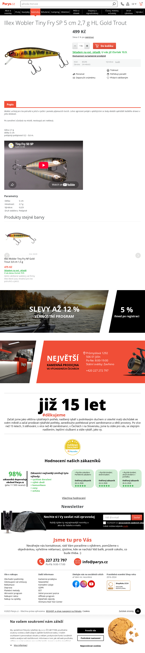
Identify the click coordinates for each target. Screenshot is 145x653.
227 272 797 (56, 560)
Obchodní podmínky (14, 579)
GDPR (41, 587)
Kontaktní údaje (45, 584)
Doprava (8, 587)
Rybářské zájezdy (46, 599)
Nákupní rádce (11, 596)
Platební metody (12, 590)
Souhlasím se (112, 522)
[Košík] (141, 4)
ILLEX (117, 62)
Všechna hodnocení (74, 498)
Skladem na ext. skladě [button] (86, 52)
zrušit (125, 526)
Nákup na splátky (12, 599)
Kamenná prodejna (47, 579)
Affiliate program (46, 596)
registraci (89, 37)
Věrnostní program (13, 593)
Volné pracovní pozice (48, 593)
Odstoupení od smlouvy (15, 582)
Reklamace (9, 584)
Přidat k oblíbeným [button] (119, 77)
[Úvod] (8, 4)
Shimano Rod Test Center (50, 601)
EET (40, 590)
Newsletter (43, 582)
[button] (114, 4)
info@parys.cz (95, 561)
